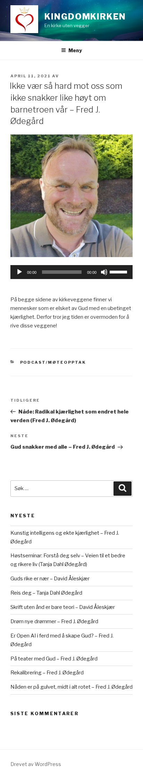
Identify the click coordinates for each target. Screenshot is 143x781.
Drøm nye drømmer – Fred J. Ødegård (54, 621)
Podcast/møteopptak (53, 362)
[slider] (119, 271)
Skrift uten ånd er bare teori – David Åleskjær (62, 607)
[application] (71, 272)
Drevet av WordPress (35, 764)
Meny (75, 50)
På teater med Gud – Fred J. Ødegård (54, 659)
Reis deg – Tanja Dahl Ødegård (46, 593)
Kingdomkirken (85, 16)
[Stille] (104, 272)
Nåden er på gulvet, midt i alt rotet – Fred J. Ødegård (71, 687)
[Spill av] (19, 272)
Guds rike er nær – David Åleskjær (50, 578)
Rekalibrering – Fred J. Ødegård (47, 673)
